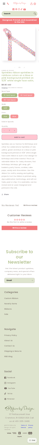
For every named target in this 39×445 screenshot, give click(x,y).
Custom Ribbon (11, 298)
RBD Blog (8, 356)
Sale (6, 314)
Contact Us (9, 346)
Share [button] (6, 194)
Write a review (19, 228)
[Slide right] (24, 67)
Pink (5, 116)
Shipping (4, 87)
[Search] (34, 13)
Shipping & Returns (13, 351)
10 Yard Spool (9, 95)
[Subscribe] (32, 280)
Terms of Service (24, 426)
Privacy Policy (10, 335)
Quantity (5, 126)
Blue (14, 116)
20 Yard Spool (26, 95)
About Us (8, 340)
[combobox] (19, 13)
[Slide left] (14, 67)
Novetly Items (10, 303)
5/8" (5, 108)
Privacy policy (30, 426)
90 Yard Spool (10, 100)
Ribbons (8, 309)
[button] (4, 3)
